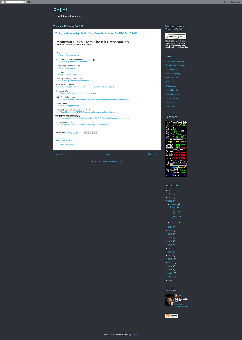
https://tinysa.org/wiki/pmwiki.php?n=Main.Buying (75, 93)
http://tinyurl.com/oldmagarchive (68, 74)
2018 (170, 238)
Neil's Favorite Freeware (175, 65)
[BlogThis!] (87, 133)
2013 (170, 255)
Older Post (153, 154)
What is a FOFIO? (172, 78)
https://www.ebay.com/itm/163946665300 (72, 80)
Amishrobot (170, 103)
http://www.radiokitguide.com (67, 106)
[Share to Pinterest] (95, 133)
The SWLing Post (172, 98)
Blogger (135, 334)
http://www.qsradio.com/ (65, 68)
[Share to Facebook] (93, 133)
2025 (170, 190)
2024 (170, 194)
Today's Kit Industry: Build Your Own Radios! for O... (175, 212)
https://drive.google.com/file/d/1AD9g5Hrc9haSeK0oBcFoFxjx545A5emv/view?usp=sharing (92, 118)
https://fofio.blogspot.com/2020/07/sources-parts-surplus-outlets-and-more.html (87, 112)
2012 (170, 259)
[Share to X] (90, 133)
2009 (170, 270)
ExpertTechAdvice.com (174, 61)
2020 (170, 231)
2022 (170, 201)
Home (108, 154)
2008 (170, 273)
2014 (170, 252)
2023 (170, 197)
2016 (170, 245)
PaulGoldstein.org (172, 73)
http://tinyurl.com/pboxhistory (67, 55)
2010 (170, 266)
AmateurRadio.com (173, 94)
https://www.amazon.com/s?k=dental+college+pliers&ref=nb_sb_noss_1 (84, 87)
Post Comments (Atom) (112, 161)
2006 (170, 280)
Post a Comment (66, 145)
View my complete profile (181, 305)
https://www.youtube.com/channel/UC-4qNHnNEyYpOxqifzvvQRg (81, 125)
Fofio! (60, 10)
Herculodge (169, 82)
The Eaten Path (171, 69)
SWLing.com (170, 86)
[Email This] (85, 133)
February (174, 204)
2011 (170, 262)
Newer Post (61, 154)
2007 (170, 277)
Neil (179, 295)
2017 (170, 241)
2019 (170, 234)
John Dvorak (170, 107)
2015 (170, 248)
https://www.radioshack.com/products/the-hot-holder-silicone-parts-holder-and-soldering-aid (92, 99)
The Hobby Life (171, 90)
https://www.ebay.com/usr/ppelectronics (71, 62)
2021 (170, 227)
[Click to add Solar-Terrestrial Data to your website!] (176, 176)
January (174, 223)
